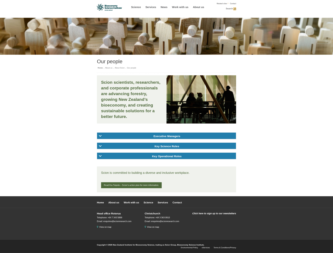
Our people (131, 68)
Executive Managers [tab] (166, 136)
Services (150, 7)
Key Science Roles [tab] (167, 146)
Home (100, 68)
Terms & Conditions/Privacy (225, 248)
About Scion (120, 68)
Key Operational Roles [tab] (167, 156)
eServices (206, 248)
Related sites (222, 4)
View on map (105, 227)
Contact (233, 4)
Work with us (180, 7)
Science (136, 7)
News (164, 7)
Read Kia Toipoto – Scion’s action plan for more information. (131, 185)
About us (198, 7)
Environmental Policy (189, 248)
